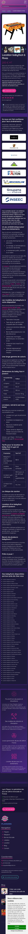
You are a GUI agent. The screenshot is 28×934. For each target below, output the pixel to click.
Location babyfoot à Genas (8, 581)
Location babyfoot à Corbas (8, 676)
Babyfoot (7, 834)
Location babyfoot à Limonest (9, 595)
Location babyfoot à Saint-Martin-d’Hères (11, 628)
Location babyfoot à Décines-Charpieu (11, 624)
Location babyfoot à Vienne (8, 609)
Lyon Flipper (5, 294)
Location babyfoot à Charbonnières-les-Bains (12, 654)
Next (25, 49)
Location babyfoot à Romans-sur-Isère (11, 648)
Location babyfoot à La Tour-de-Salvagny (11, 672)
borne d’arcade (6, 285)
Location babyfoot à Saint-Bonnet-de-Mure (12, 642)
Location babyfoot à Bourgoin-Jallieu (10, 587)
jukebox (18, 284)
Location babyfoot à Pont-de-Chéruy (10, 599)
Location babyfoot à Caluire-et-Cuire (10, 660)
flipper (12, 284)
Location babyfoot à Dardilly (9, 636)
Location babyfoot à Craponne (9, 579)
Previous (2, 49)
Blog (5, 845)
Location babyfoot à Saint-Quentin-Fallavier (12, 652)
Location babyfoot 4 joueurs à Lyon (10, 605)
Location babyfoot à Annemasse (9, 666)
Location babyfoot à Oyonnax (9, 630)
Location (7, 843)
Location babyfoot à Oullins (8, 678)
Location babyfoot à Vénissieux (9, 593)
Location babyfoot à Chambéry (9, 615)
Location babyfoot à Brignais (9, 626)
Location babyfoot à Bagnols (9, 646)
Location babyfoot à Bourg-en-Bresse (10, 674)
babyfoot (6, 266)
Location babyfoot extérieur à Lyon (10, 603)
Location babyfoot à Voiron (8, 640)
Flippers (6, 832)
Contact (6, 848)
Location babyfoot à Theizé (8, 632)
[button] (25, 2)
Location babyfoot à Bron (8, 591)
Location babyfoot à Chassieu (9, 656)
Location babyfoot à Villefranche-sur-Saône (12, 650)
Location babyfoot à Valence (9, 658)
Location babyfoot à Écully (8, 601)
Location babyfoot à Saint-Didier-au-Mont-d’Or (12, 597)
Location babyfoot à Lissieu (8, 589)
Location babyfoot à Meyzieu (9, 638)
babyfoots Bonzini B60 (8, 307)
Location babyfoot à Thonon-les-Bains (11, 644)
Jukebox (6, 840)
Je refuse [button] (17, 928)
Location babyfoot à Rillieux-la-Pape (10, 583)
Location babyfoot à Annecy (9, 619)
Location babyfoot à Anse (8, 617)
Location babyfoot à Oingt (8, 611)
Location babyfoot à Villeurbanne (10, 607)
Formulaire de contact (11, 877)
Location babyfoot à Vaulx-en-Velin (10, 664)
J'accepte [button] (17, 926)
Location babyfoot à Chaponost (9, 680)
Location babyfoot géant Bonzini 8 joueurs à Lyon (13, 585)
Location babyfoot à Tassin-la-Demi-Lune (11, 634)
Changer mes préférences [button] (17, 930)
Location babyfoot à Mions (8, 670)
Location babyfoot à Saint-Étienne (10, 613)
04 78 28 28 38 (8, 98)
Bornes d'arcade (9, 837)
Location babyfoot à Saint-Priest (9, 621)
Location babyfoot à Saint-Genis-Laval (11, 662)
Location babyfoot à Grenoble (9, 668)
